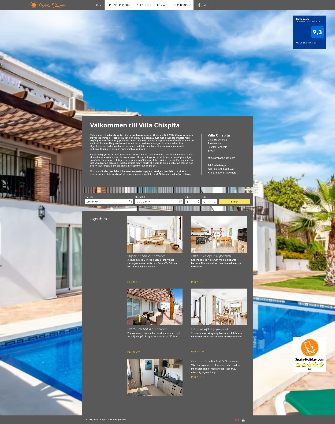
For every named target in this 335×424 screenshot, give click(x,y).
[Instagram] (237, 419)
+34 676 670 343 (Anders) (222, 172)
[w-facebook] (243, 421)
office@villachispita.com (221, 157)
